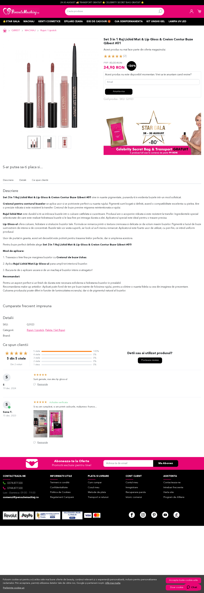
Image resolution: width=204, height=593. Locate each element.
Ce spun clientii (40, 180)
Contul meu (132, 482)
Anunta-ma (119, 91)
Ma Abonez (165, 463)
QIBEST (15, 30)
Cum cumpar (95, 482)
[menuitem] (34, 142)
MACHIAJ (28, 21)
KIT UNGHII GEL (155, 21)
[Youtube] (165, 514)
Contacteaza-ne (172, 482)
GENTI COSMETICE (49, 21)
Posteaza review (150, 360)
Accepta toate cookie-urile (183, 580)
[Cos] (199, 11)
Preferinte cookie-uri (13, 588)
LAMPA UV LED (177, 21)
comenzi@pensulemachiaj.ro (21, 497)
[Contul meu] (191, 11)
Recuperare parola (136, 492)
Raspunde (42, 384)
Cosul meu (93, 487)
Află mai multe (112, 583)
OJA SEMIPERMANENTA (129, 21)
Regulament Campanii (62, 497)
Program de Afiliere (173, 497)
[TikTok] (176, 514)
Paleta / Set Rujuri (55, 330)
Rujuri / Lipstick (48, 30)
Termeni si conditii (59, 482)
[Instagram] (143, 514)
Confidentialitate (59, 487)
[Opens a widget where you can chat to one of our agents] (192, 587)
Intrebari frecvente (173, 487)
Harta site (168, 492)
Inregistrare (132, 487)
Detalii (22, 180)
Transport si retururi (98, 497)
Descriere (8, 180)
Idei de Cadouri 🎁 (99, 21)
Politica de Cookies (60, 492)
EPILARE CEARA (73, 21)
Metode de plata (97, 492)
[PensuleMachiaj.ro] (21, 11)
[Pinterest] (154, 514)
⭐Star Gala (11, 21)
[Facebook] (131, 514)
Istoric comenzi (134, 497)
